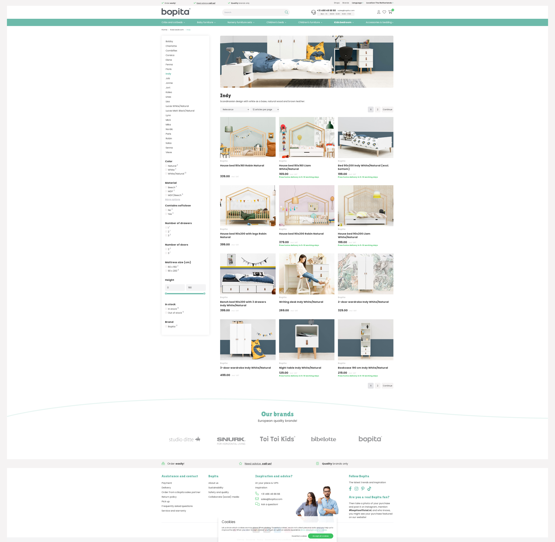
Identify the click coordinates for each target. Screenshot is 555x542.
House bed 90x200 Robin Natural (301, 233)
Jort (168, 87)
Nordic (169, 129)
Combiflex (171, 50)
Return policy (169, 497)
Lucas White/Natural (177, 106)
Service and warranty (174, 510)
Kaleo (169, 92)
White (172, 169)
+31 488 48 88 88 (326, 10)
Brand (169, 322)
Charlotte (171, 46)
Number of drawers (178, 223)
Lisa (168, 101)
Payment (167, 483)
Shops (337, 3)
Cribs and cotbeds (172, 22)
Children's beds (275, 22)
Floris (169, 69)
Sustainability (215, 487)
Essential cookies (299, 536)
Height (169, 280)
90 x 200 (173, 270)
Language (357, 3)
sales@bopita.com (346, 10)
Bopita (172, 326)
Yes (170, 214)
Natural (173, 166)
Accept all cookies (321, 536)
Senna (169, 147)
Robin (169, 138)
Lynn (168, 115)
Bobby (169, 41)
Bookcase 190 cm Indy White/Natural (363, 368)
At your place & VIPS (266, 483)
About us (213, 483)
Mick (168, 120)
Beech (172, 187)
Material (171, 183)
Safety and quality (218, 492)
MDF (171, 191)
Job (168, 78)
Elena (169, 60)
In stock (170, 304)
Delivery (166, 487)
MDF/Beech (175, 195)
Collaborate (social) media (223, 497)
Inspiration (261, 487)
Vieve (169, 152)
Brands (346, 3)
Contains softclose (178, 205)
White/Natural (177, 173)
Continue (387, 109)
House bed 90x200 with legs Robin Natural (243, 235)
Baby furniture (205, 22)
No (170, 210)
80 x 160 (173, 267)
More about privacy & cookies (314, 530)
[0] (390, 12)
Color (168, 161)
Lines (168, 97)
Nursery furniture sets (239, 22)
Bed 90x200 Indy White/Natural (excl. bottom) (363, 167)
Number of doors (176, 244)
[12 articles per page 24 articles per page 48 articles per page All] (264, 109)
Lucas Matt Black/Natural (180, 110)
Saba (168, 143)
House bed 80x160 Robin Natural (242, 165)
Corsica (170, 55)
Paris (168, 134)
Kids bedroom (342, 22)
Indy (168, 73)
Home (164, 29)
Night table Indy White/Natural (300, 368)
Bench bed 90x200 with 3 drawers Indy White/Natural (243, 303)
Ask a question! (269, 504)
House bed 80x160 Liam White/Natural (295, 167)
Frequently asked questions (177, 506)
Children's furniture (309, 22)
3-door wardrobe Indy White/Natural (245, 368)
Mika (168, 124)
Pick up (166, 501)
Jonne (169, 83)
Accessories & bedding (379, 22)
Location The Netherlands (379, 3)
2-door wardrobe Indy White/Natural (363, 302)
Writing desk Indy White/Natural (301, 302)
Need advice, (206, 3)
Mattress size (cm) (178, 262)
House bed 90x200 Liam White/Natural (354, 235)
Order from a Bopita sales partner (181, 492)
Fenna (169, 64)
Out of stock (176, 312)
